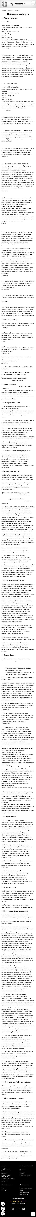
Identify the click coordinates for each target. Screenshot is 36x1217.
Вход (21, 1190)
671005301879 (14, 31)
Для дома (4, 1181)
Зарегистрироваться (25, 1188)
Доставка (22, 1169)
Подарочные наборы (7, 1179)
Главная (4, 10)
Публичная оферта (25, 1175)
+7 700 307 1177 (19, 4)
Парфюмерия (5, 1169)
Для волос (4, 1173)
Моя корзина (23, 1194)
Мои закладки (24, 1192)
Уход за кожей (6, 1171)
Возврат (22, 1173)
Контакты (4, 1190)
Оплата (21, 1171)
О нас (3, 1188)
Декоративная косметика (6, 1175)
